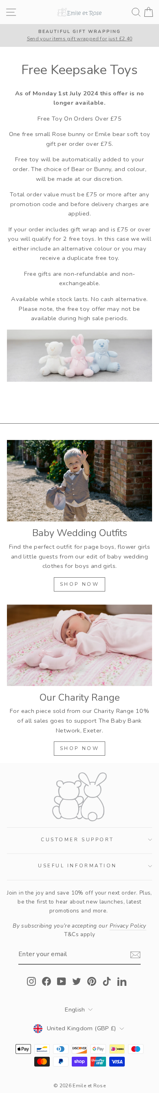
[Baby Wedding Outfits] (79, 480)
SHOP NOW (79, 584)
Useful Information (77, 865)
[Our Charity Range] (79, 645)
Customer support (77, 839)
